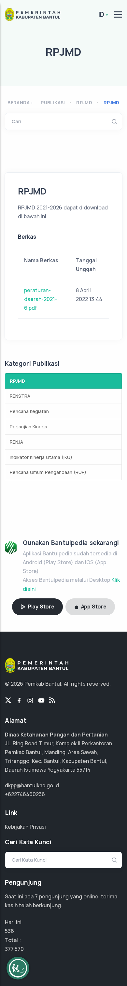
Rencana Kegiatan (29, 411)
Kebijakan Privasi (25, 826)
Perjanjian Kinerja (28, 426)
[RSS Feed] (52, 701)
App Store (93, 606)
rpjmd (84, 102)
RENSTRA (20, 396)
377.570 (14, 948)
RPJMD (112, 102)
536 (9, 931)
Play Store (40, 606)
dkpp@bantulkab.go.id (32, 785)
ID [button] (101, 14)
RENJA (16, 442)
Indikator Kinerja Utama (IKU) (41, 457)
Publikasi (53, 102)
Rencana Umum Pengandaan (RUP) (48, 472)
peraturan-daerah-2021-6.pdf (40, 299)
